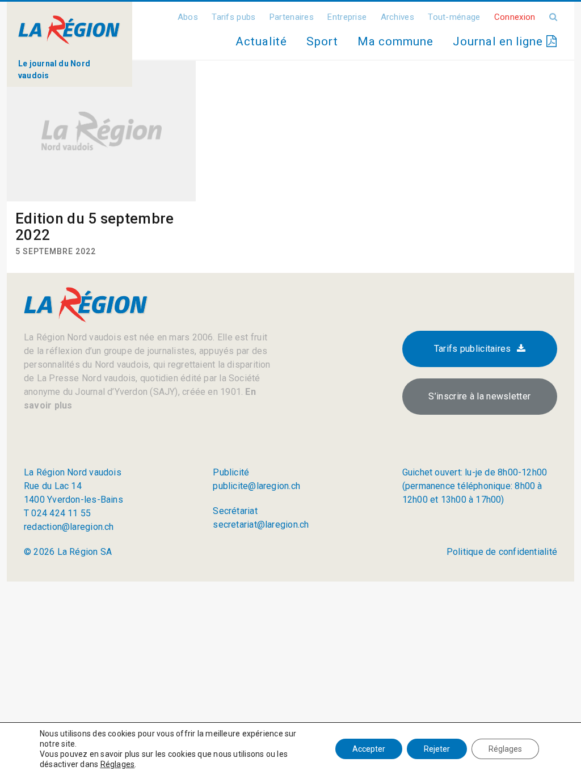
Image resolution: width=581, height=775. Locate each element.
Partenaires (292, 17)
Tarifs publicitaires (472, 348)
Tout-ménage (454, 17)
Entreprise (347, 17)
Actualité (261, 41)
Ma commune (395, 41)
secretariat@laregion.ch (261, 524)
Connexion (515, 17)
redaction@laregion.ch (69, 526)
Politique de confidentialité (502, 551)
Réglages (117, 764)
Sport (322, 41)
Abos (188, 17)
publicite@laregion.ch (256, 486)
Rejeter (437, 748)
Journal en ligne (499, 41)
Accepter (368, 748)
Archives (397, 17)
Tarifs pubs (233, 17)
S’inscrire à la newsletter (479, 396)
